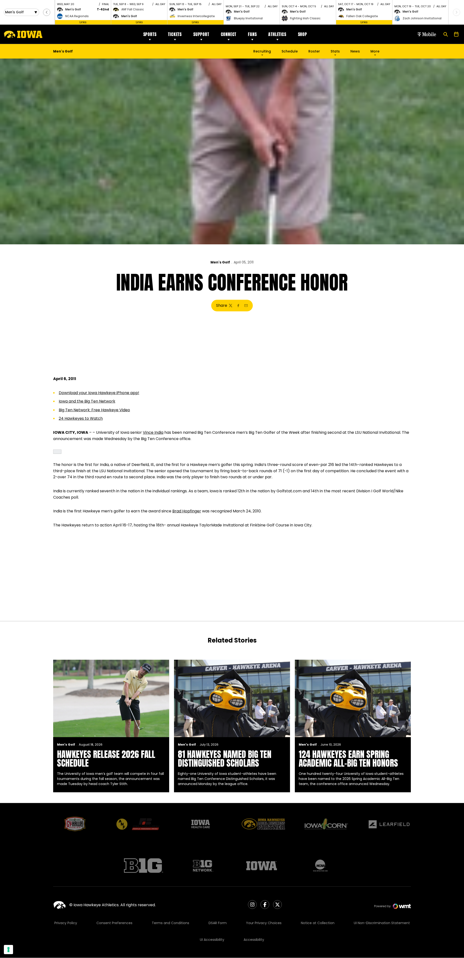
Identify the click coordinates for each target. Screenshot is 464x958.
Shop (302, 34)
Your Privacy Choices (264, 923)
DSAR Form (218, 923)
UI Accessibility (212, 939)
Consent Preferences (114, 923)
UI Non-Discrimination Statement (382, 923)
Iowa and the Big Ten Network (87, 401)
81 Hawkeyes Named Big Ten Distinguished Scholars (224, 759)
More (374, 51)
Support (201, 34)
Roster (314, 51)
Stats (335, 51)
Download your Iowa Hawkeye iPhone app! (99, 393)
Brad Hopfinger (186, 511)
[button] (46, 12)
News (355, 51)
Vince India (153, 432)
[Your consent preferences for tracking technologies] (8, 949)
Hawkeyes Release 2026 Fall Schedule (106, 759)
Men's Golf (220, 262)
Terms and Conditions (170, 923)
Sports (150, 34)
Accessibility (254, 939)
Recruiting (262, 51)
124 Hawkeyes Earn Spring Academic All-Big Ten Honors (348, 759)
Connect (229, 34)
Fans (252, 34)
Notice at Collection (317, 923)
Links (83, 22)
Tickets (175, 34)
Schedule (290, 51)
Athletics (277, 34)
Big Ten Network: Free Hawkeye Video (94, 410)
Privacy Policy (65, 923)
